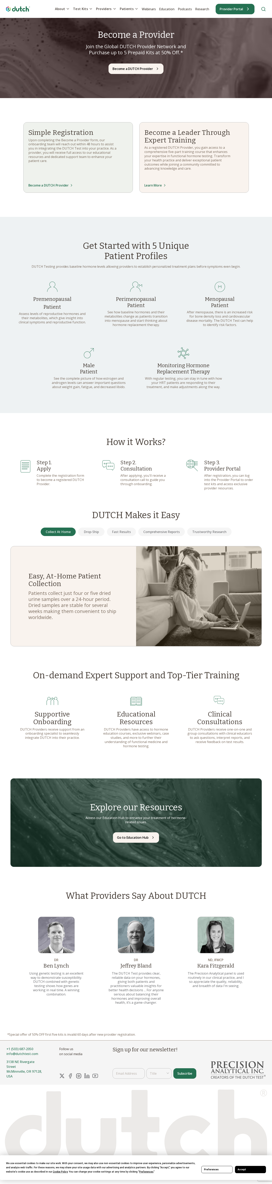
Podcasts (185, 9)
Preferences (211, 1169)
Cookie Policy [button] (60, 1171)
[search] (263, 8)
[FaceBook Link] (70, 1076)
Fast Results (121, 532)
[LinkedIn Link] (87, 1076)
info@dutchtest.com (22, 1054)
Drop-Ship (91, 532)
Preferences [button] (146, 1171)
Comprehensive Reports (161, 532)
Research (202, 9)
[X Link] (62, 1076)
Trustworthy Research (209, 532)
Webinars (149, 9)
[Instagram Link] (79, 1076)
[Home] (18, 9)
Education (167, 9)
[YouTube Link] (95, 1076)
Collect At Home (58, 532)
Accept (242, 1169)
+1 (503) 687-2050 (19, 1049)
